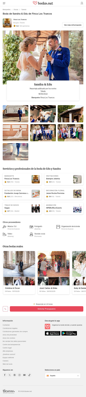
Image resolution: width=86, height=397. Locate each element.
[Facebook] (5, 375)
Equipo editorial (8, 358)
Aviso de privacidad (10, 335)
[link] (19, 272)
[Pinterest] (15, 375)
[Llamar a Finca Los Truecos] (5, 309)
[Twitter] (10, 375)
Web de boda (7, 364)
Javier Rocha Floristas (55, 193)
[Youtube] (24, 375)
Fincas (16, 9)
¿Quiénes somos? (9, 354)
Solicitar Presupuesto (47, 309)
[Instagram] (19, 375)
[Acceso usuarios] (82, 3)
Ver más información (72, 25)
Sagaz (7, 208)
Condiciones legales (10, 328)
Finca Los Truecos (11, 179)
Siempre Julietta (53, 179)
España (52, 376)
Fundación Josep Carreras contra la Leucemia (23, 193)
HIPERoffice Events (54, 208)
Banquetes (7, 9)
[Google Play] (69, 335)
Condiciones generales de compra (15, 331)
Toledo (23, 9)
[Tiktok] (29, 375)
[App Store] (52, 335)
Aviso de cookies (9, 338)
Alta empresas (8, 351)
